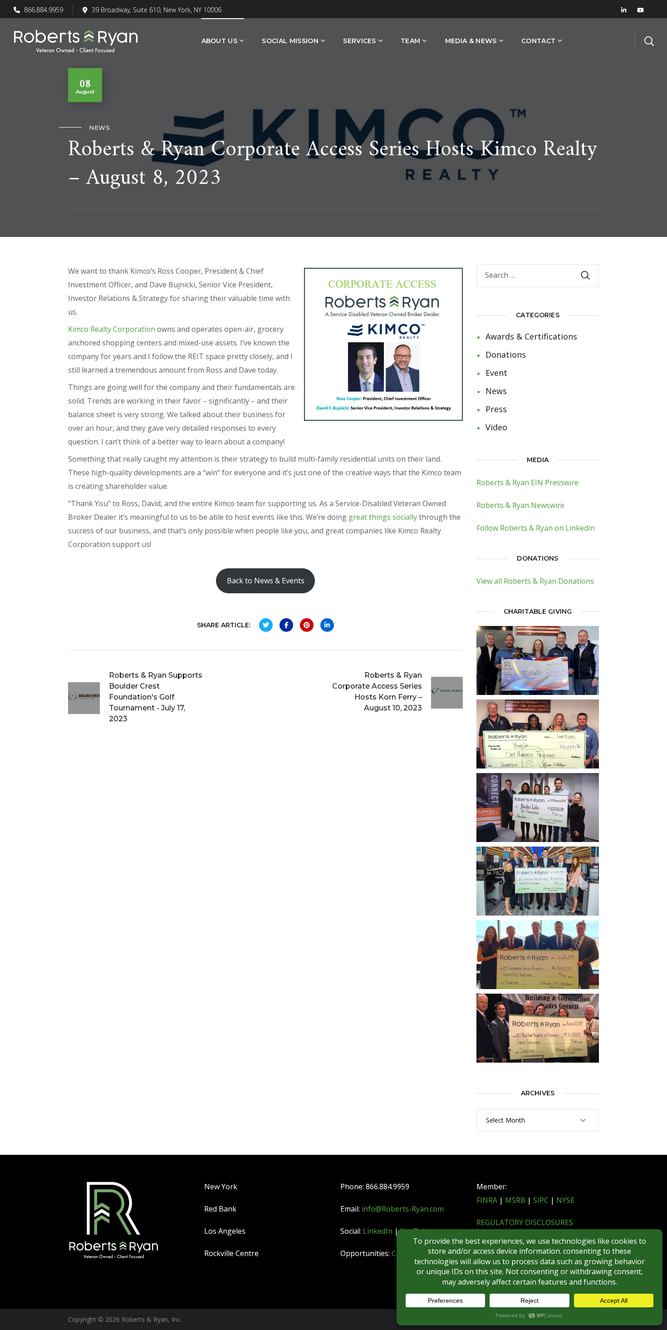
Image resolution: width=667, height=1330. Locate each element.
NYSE (565, 1200)
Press (496, 409)
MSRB (515, 1200)
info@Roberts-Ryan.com (403, 1209)
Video (496, 427)
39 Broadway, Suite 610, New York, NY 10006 (156, 9)
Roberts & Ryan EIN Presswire (527, 483)
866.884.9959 (42, 9)
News (99, 127)
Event (496, 372)
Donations (506, 354)
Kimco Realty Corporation (111, 329)
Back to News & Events (265, 581)
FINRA (486, 1200)
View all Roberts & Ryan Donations (535, 581)
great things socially (383, 517)
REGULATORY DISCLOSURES (524, 1222)
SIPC (541, 1200)
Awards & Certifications (531, 336)
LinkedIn (377, 1231)
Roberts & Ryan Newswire (520, 505)
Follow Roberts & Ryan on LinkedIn (535, 528)
